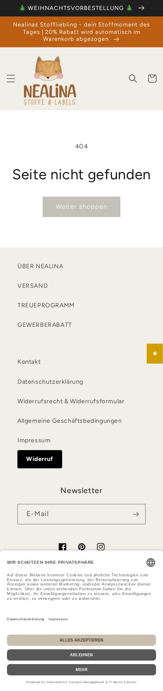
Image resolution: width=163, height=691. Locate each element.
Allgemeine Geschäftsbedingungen (69, 420)
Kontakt (28, 361)
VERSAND (32, 286)
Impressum (33, 440)
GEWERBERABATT (44, 325)
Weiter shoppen (81, 207)
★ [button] (155, 354)
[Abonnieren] (135, 514)
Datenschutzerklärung (50, 381)
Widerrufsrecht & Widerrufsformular (70, 401)
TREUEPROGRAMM (46, 305)
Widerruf (39, 459)
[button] (10, 78)
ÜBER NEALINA (40, 266)
